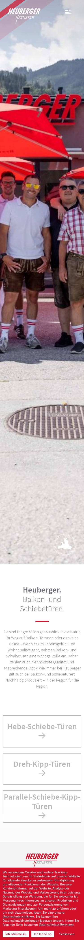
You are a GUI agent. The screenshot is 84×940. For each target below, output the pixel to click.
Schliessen (66, 934)
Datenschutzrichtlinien (18, 916)
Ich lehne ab (43, 934)
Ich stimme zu (15, 934)
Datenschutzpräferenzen (56, 924)
